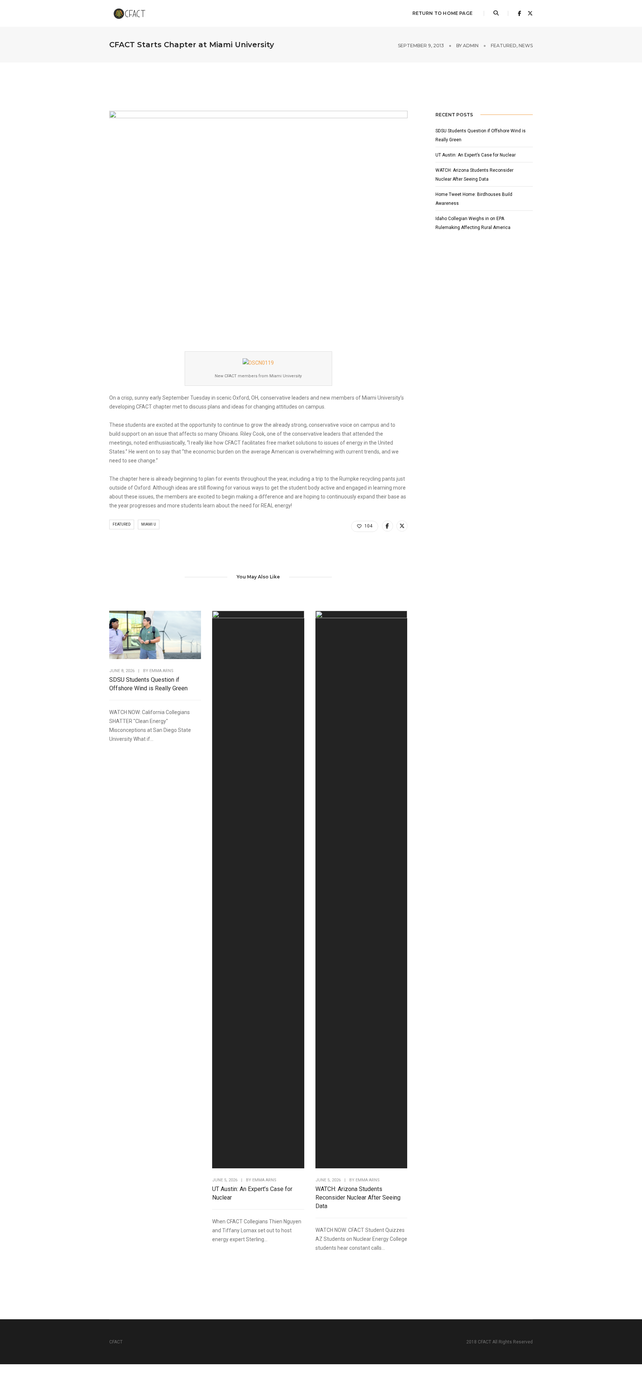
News (526, 45)
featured (503, 45)
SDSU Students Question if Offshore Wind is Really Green (148, 684)
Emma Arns (161, 670)
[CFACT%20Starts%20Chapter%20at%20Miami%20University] (387, 526)
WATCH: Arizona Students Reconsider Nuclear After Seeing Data (358, 1197)
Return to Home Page (442, 13)
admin (471, 45)
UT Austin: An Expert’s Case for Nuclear (252, 1193)
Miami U (148, 524)
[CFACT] (132, 13)
